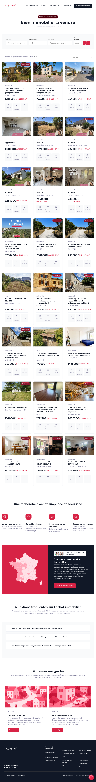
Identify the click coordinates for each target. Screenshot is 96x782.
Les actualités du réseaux (67, 765)
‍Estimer (43, 6)
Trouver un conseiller (85, 754)
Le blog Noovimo (67, 760)
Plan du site (82, 770)
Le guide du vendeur (68, 754)
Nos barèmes (83, 767)
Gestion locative (50, 764)
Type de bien (51, 39)
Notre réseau (83, 760)
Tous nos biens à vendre (50, 756)
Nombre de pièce (33, 39)
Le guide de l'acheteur (68, 757)
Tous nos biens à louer (52, 761)
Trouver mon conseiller (64, 589)
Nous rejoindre (83, 757)
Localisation (8, 39)
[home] (10, 5)
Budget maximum (76, 38)
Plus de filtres (86, 43)
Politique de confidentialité (84, 779)
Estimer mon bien (50, 767)
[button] (31, 5)
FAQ (63, 769)
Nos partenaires (83, 764)
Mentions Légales (68, 779)
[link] (28, 578)
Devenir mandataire (83, 6)
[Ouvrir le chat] (91, 777)
